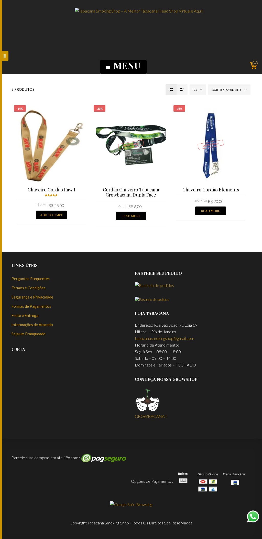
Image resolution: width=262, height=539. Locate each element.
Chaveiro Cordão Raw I (51, 190)
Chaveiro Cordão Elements (210, 190)
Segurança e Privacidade (32, 297)
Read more (131, 216)
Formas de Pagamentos (31, 306)
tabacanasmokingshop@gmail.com (164, 338)
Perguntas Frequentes (31, 278)
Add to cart (51, 215)
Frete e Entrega (25, 315)
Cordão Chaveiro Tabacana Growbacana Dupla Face (131, 192)
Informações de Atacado (32, 324)
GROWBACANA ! (151, 416)
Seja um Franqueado (29, 333)
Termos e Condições (29, 287)
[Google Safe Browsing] (131, 503)
